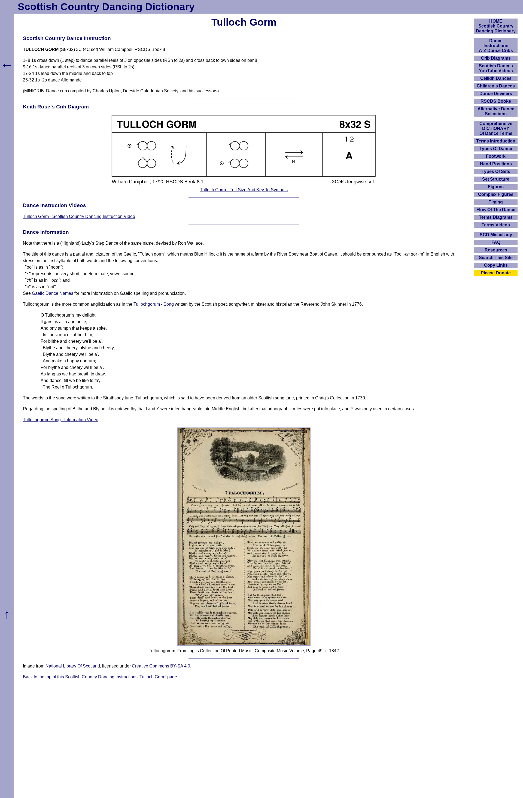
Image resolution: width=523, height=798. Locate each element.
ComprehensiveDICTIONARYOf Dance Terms (495, 128)
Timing (496, 202)
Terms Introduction (495, 141)
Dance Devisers (495, 93)
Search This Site (496, 257)
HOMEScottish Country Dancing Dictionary (496, 26)
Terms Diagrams (496, 217)
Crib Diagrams (496, 58)
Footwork (496, 156)
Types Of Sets (496, 171)
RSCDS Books (496, 101)
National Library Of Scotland (72, 666)
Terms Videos (496, 225)
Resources (496, 250)
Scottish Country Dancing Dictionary (106, 6)
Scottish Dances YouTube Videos (496, 68)
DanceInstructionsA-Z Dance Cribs (496, 45)
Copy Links (496, 265)
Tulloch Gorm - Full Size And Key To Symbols (244, 189)
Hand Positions (496, 164)
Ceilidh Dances (496, 78)
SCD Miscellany (496, 234)
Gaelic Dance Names (52, 293)
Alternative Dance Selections (496, 111)
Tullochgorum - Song (153, 304)
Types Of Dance (495, 148)
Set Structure (495, 179)
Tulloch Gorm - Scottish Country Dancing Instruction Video (79, 216)
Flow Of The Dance (495, 209)
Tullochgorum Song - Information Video (60, 419)
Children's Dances (496, 86)
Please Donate (496, 273)
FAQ (495, 242)
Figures (496, 186)
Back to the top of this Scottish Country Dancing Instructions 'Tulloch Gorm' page (100, 677)
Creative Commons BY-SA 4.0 (161, 666)
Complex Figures (495, 194)
